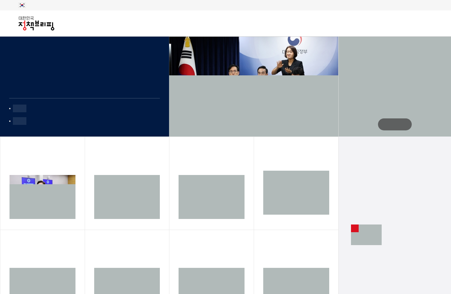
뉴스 (77, 24)
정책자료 (140, 24)
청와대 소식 (341, 23)
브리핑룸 (106, 24)
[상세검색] (428, 23)
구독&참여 (177, 24)
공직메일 (376, 23)
